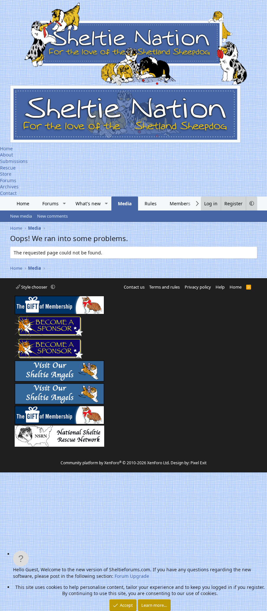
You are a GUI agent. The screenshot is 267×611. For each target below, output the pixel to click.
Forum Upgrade (132, 576)
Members (180, 203)
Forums (8, 180)
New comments (52, 216)
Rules (151, 203)
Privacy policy (198, 287)
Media (125, 203)
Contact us (134, 287)
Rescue (8, 168)
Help (220, 287)
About (6, 155)
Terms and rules (164, 287)
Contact (8, 193)
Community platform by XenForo (115, 463)
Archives (9, 186)
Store (5, 174)
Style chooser (34, 287)
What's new (88, 203)
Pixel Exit (198, 463)
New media (21, 216)
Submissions (14, 161)
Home (6, 148)
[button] (64, 204)
